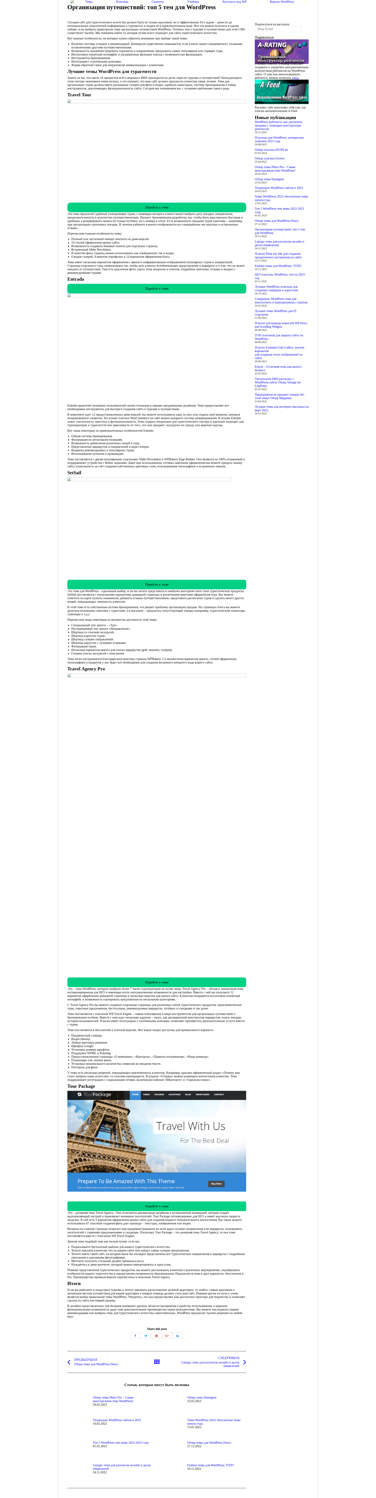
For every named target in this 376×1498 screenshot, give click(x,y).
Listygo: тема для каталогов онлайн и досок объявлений (122, 1466)
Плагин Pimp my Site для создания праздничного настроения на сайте (278, 255)
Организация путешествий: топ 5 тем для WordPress (280, 231)
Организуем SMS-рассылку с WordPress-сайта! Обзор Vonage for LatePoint (278, 382)
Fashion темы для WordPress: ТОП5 (210, 1465)
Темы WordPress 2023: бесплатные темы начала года (213, 1421)
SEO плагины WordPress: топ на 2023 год (280, 276)
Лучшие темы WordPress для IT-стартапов (276, 312)
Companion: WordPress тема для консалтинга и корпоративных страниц (281, 300)
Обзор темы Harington (201, 1397)
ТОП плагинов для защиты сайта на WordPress (279, 337)
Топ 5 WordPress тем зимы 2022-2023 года (121, 1442)
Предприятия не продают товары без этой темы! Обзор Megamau (279, 396)
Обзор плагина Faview (270, 158)
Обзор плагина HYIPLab (271, 149)
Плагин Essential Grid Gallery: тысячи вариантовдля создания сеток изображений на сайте (279, 353)
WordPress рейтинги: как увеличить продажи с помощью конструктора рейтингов (278, 125)
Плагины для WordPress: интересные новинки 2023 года (279, 139)
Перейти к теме (157, 207)
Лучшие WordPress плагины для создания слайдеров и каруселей (276, 288)
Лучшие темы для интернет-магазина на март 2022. (282, 408)
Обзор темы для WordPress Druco (209, 1442)
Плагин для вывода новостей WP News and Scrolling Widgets (281, 324)
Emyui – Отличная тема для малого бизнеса (278, 368)
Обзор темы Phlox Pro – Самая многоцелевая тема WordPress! (113, 1399)
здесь (295, 77)
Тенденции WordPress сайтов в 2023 (117, 1420)
